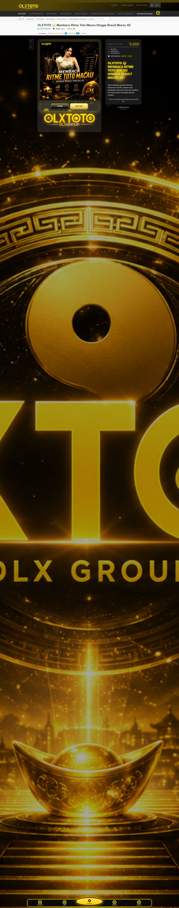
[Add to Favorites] (31, 41)
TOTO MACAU (40, 19)
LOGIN (60, 106)
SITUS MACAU (50, 19)
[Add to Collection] (31, 47)
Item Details (42, 33)
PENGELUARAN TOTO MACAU (78, 19)
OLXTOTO (21, 19)
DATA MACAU (30, 19)
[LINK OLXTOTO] (69, 71)
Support (83, 33)
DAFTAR (79, 106)
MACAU (91, 19)
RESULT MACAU (62, 19)
